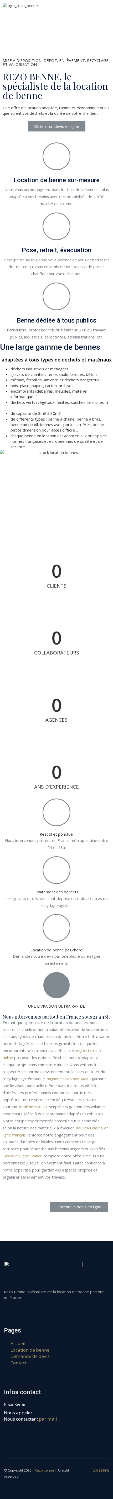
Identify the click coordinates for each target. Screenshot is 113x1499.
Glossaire (101, 1470)
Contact (19, 1363)
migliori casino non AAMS (69, 1078)
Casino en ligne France (22, 1155)
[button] (56, 126)
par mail (48, 1419)
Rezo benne (44, 1470)
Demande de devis (30, 1356)
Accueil (18, 1343)
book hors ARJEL (33, 1106)
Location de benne (30, 1350)
